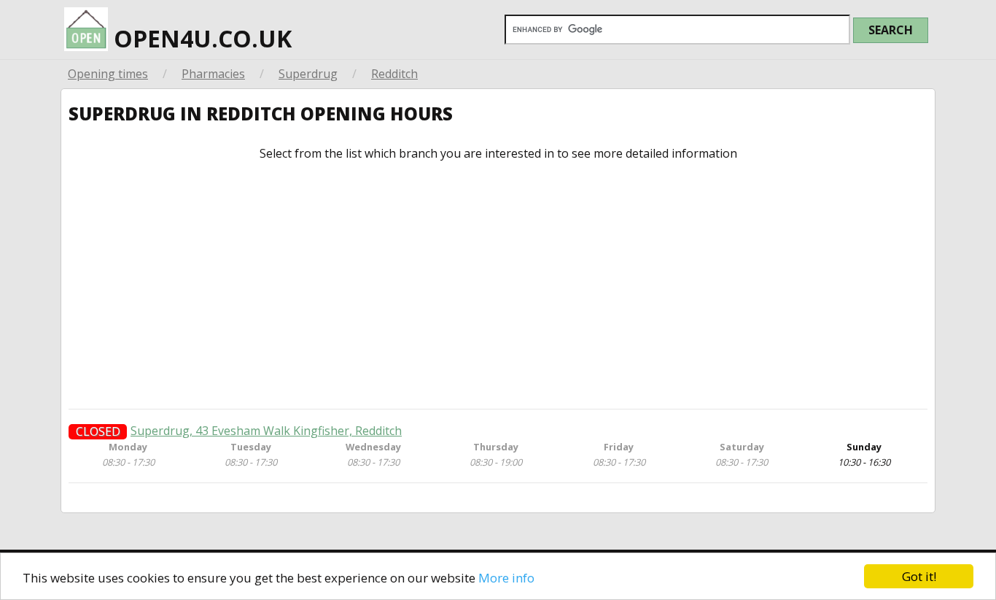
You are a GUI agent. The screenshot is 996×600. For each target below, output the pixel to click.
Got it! (919, 576)
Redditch (394, 74)
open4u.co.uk (200, 38)
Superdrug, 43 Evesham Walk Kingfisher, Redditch (266, 431)
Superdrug (308, 74)
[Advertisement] (498, 284)
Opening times (108, 74)
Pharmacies (213, 74)
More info (506, 577)
